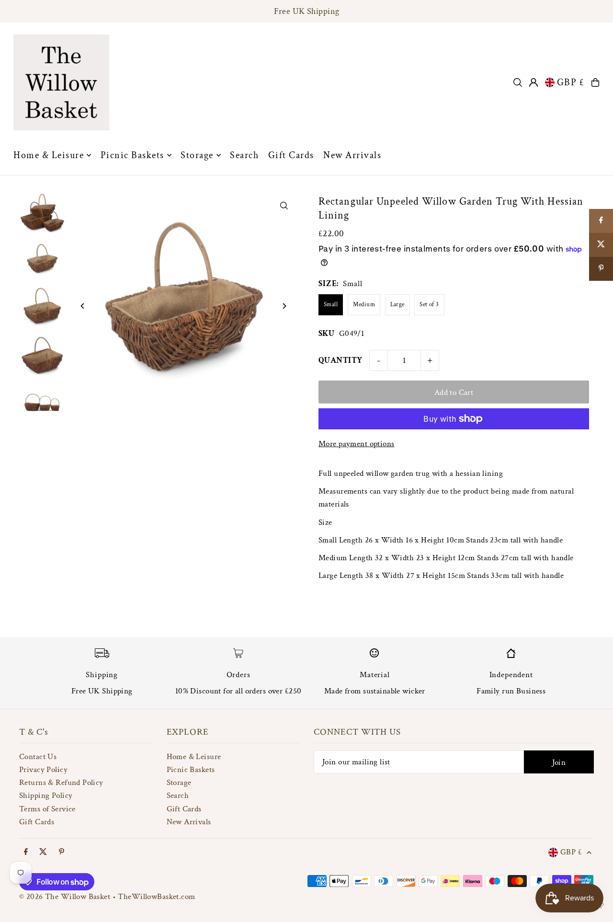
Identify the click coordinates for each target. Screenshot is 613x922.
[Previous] (82, 306)
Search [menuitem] (244, 155)
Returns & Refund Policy (61, 782)
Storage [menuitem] (197, 155)
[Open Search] (517, 82)
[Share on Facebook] (601, 221)
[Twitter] (43, 852)
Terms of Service (47, 809)
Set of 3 (429, 304)
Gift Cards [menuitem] (291, 155)
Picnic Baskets (191, 769)
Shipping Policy (45, 795)
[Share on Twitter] (601, 245)
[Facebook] (26, 852)
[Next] (284, 306)
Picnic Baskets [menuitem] (132, 155)
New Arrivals (189, 822)
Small (331, 304)
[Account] (533, 82)
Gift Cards (36, 822)
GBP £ (571, 82)
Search (178, 795)
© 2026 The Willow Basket (64, 896)
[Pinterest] (61, 852)
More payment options (356, 443)
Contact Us (38, 756)
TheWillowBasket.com (156, 896)
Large (397, 304)
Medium (364, 304)
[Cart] (595, 82)
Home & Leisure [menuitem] (48, 155)
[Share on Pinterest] (601, 269)
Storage (179, 782)
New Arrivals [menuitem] (352, 155)
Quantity (340, 360)
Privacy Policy (43, 769)
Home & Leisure (194, 756)
